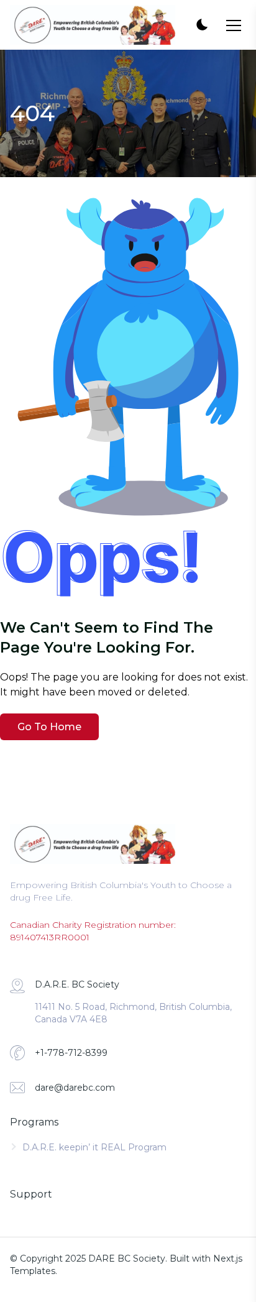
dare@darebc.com (75, 1087)
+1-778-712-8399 (71, 1052)
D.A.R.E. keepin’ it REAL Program (94, 1147)
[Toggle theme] (201, 25)
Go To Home (49, 727)
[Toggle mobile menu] (233, 25)
